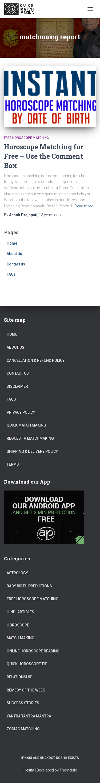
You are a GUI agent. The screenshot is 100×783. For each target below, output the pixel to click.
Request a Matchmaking (30, 438)
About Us (14, 254)
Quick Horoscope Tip (27, 664)
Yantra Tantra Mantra (29, 716)
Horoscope (18, 625)
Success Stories (23, 703)
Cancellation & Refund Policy (36, 360)
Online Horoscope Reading (33, 651)
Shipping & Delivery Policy (32, 451)
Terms (13, 464)
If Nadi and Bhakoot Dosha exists (50, 758)
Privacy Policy (21, 412)
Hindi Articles (20, 612)
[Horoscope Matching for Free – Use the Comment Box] (50, 96)
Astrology (17, 573)
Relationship (19, 677)
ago (50, 215)
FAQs (11, 274)
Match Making (20, 638)
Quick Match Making (26, 425)
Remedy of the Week (26, 690)
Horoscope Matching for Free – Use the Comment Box (43, 156)
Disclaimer (17, 386)
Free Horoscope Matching (26, 138)
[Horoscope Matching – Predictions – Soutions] (21, 9)
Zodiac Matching (23, 729)
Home (12, 243)
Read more (84, 206)
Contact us (16, 264)
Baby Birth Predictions (29, 586)
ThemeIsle (68, 770)
